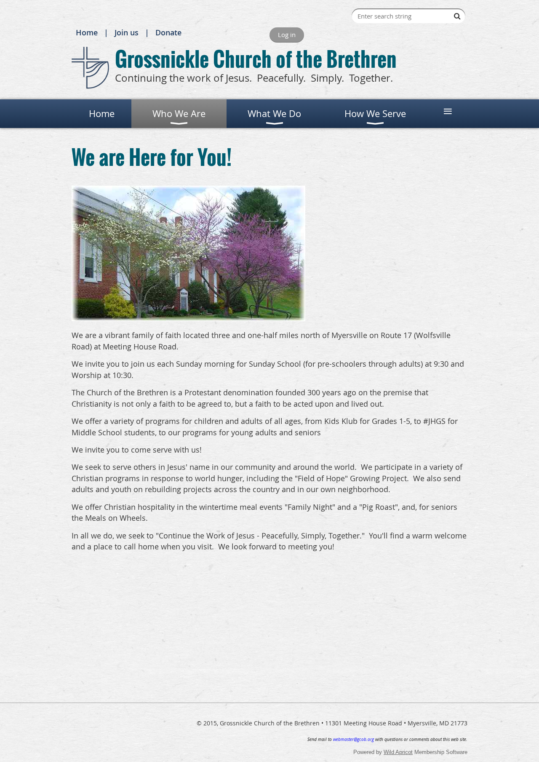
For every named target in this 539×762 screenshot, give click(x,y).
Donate (168, 32)
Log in (287, 34)
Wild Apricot (398, 752)
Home (87, 32)
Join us (127, 32)
